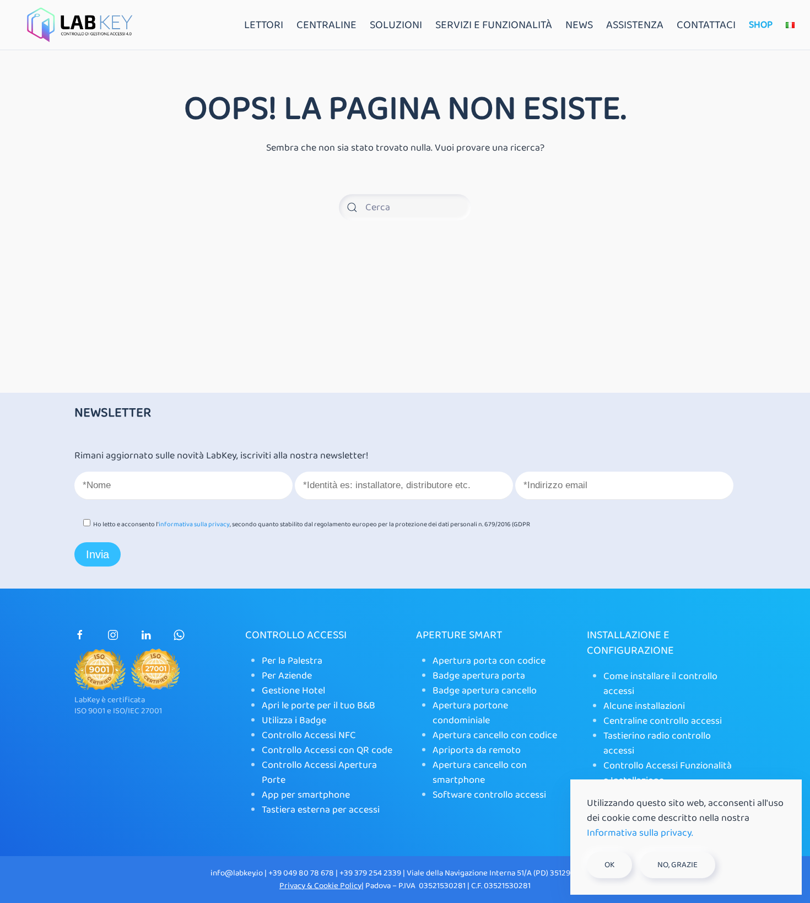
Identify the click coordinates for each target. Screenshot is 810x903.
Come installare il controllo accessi (660, 684)
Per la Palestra (292, 661)
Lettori (263, 25)
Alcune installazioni (644, 706)
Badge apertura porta (479, 675)
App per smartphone (306, 795)
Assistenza (634, 25)
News (579, 25)
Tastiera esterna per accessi (321, 809)
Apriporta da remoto (477, 750)
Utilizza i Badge (294, 720)
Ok (609, 865)
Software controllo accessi (489, 795)
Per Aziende (287, 675)
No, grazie (677, 865)
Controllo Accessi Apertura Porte (319, 772)
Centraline (326, 25)
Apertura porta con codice (489, 661)
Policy (350, 886)
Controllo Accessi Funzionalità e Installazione (667, 773)
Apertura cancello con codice (495, 735)
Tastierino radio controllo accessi (657, 743)
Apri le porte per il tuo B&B (318, 705)
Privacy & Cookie (309, 886)
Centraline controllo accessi (662, 721)
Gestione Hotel (293, 690)
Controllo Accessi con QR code (327, 750)
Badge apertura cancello (485, 690)
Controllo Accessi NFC (309, 735)
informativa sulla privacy (194, 524)
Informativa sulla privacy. (640, 833)
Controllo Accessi (296, 635)
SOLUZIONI (396, 25)
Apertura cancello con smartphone (480, 772)
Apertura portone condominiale (470, 713)
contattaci (706, 25)
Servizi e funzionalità (493, 25)
